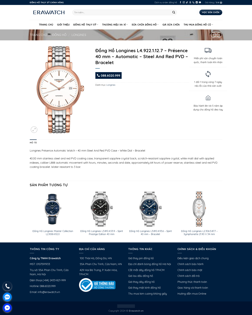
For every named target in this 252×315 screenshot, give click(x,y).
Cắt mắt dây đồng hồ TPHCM (146, 270)
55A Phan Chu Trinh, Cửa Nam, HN (100, 264)
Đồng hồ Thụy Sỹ (84, 24)
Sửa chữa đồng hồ (144, 24)
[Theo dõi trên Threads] (190, 2)
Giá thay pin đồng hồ (141, 258)
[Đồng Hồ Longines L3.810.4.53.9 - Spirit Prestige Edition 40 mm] (102, 209)
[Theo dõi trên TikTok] (187, 2)
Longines (79, 35)
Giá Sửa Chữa (171, 24)
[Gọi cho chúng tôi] (193, 2)
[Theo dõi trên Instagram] (184, 2)
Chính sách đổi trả (188, 276)
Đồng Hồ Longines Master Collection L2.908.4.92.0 (53, 232)
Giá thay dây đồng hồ (141, 282)
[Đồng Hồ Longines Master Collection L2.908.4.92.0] (53, 209)
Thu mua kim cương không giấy (147, 293)
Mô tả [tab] (33, 142)
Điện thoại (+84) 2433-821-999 (48, 280)
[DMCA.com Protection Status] (126, 305)
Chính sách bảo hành (190, 264)
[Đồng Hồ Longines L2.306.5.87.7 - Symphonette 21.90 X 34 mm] (199, 209)
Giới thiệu (63, 24)
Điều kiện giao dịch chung (193, 258)
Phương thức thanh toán (192, 282)
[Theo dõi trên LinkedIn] (197, 2)
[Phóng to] (34, 129)
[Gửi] (174, 12)
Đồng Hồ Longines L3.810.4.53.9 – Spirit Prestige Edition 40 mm (101, 232)
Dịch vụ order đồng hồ (166, 2)
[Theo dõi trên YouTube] (200, 2)
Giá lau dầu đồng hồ (140, 276)
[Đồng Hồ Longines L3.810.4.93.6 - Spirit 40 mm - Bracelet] (150, 209)
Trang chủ (38, 35)
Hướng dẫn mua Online (191, 293)
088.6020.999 (110, 75)
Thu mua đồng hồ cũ (197, 24)
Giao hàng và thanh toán (192, 287)
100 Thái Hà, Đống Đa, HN (95, 258)
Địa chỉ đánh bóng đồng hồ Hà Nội (149, 264)
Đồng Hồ (59, 35)
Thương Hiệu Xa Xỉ (114, 24)
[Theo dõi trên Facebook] (181, 2)
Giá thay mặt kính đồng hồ (144, 287)
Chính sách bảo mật (189, 270)
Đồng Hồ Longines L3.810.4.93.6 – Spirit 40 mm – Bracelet (150, 232)
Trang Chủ (46, 24)
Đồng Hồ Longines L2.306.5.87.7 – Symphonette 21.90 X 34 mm (199, 232)
